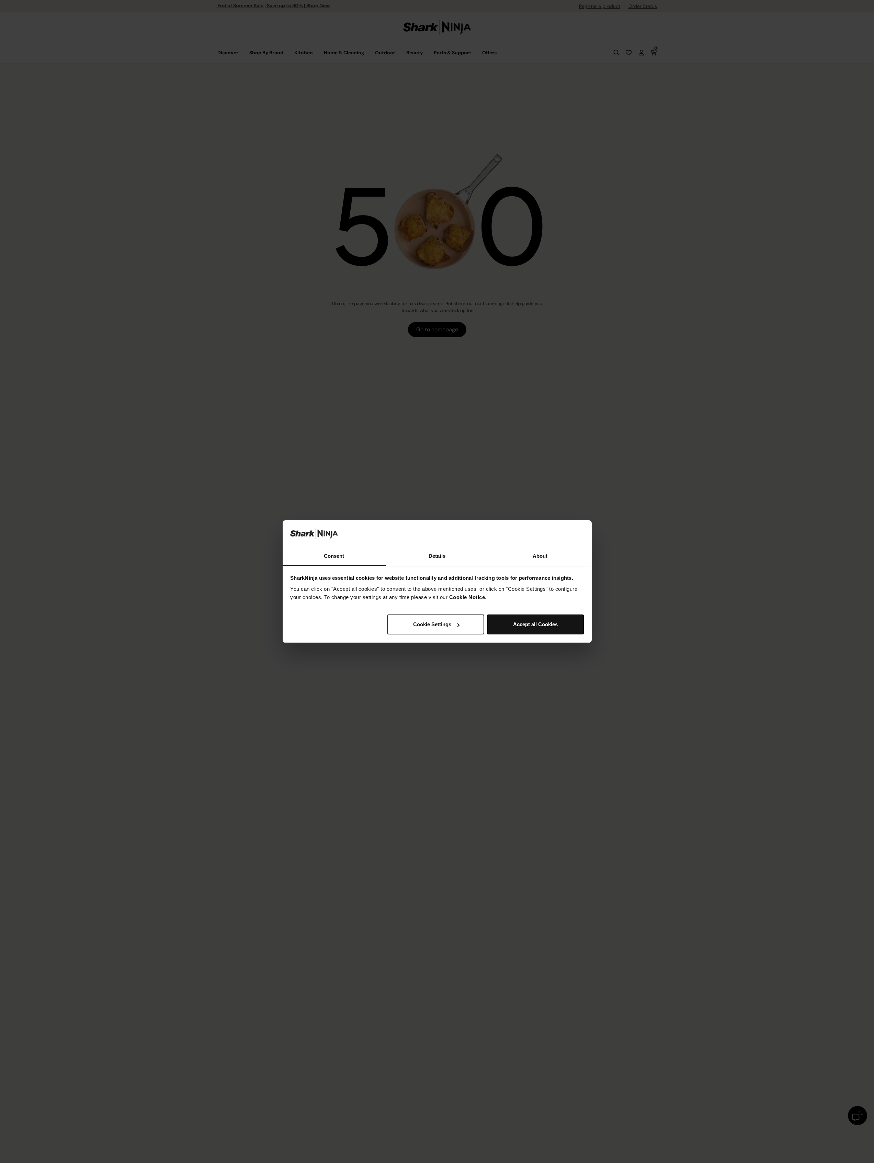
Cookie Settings (432, 624)
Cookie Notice (467, 597)
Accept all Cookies (535, 624)
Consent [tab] (334, 556)
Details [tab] (437, 556)
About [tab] (540, 556)
